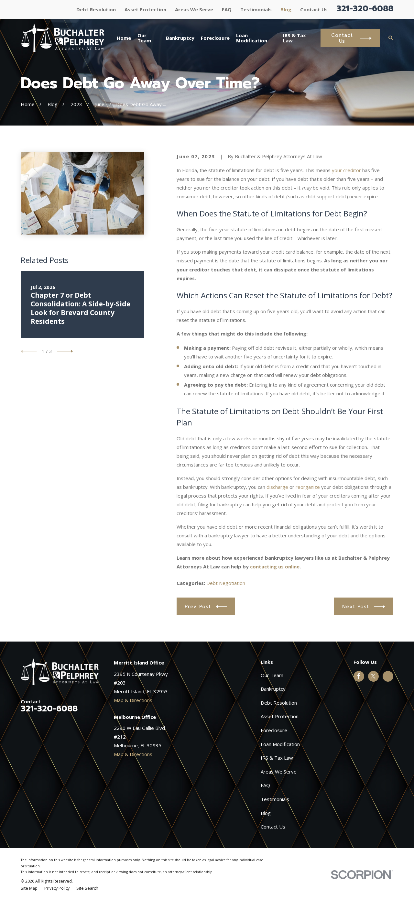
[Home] (62, 38)
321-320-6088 (364, 9)
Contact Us (314, 9)
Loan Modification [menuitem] (251, 38)
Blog (285, 9)
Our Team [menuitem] (144, 38)
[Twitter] (373, 676)
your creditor (346, 170)
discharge (277, 487)
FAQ (227, 9)
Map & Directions (133, 700)
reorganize (308, 487)
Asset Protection (145, 9)
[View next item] (65, 351)
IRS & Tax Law (277, 757)
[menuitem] (29, 888)
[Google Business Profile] (388, 676)
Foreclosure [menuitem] (215, 38)
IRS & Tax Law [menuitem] (294, 38)
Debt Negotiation (225, 583)
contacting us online (275, 566)
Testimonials (256, 9)
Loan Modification (280, 744)
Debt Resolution (96, 9)
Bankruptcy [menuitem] (180, 38)
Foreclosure (274, 730)
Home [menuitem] (124, 38)
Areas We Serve (194, 9)
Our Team (272, 675)
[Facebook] (359, 676)
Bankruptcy (273, 689)
